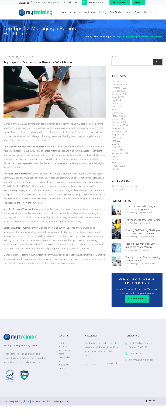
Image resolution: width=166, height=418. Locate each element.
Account (62, 368)
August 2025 (118, 97)
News (128, 12)
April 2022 (117, 162)
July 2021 (116, 169)
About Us (75, 12)
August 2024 (118, 134)
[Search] (157, 62)
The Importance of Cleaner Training (143, 220)
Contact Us (140, 12)
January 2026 (118, 81)
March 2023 (117, 150)
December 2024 (119, 122)
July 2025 (116, 100)
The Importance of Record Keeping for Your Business (142, 259)
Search (115, 56)
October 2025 (118, 91)
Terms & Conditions (41, 401)
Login (138, 2)
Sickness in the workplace (124, 186)
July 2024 (116, 137)
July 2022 (116, 156)
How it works (89, 12)
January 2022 (118, 165)
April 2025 (117, 109)
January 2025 (118, 119)
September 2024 (120, 131)
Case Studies (115, 12)
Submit (111, 363)
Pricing (102, 12)
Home (64, 12)
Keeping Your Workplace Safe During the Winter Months (140, 245)
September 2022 (120, 153)
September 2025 (120, 94)
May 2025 (116, 106)
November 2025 (120, 87)
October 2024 (118, 128)
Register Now (135, 299)
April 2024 (117, 147)
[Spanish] (27, 3)
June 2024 (117, 141)
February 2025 (119, 116)
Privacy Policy (61, 401)
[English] (20, 3)
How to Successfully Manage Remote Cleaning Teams (140, 208)
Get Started (120, 2)
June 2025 (117, 103)
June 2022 (117, 159)
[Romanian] (25, 3)
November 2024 (120, 125)
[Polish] (22, 3)
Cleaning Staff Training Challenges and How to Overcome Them (142, 232)
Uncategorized (119, 189)
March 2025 (117, 112)
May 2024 (116, 144)
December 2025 (119, 84)
